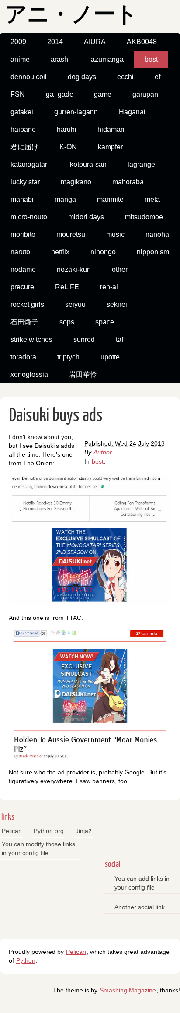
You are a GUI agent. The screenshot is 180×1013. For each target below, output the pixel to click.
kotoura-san (88, 164)
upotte (110, 357)
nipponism (153, 252)
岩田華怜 (83, 374)
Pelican (12, 830)
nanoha (157, 234)
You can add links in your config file (142, 883)
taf (119, 339)
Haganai (132, 112)
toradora (23, 357)
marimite (110, 199)
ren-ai (109, 287)
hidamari (111, 129)
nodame (23, 269)
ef (157, 77)
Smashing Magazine (128, 990)
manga (65, 199)
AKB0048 (142, 42)
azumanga (107, 59)
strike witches (31, 339)
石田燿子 (24, 322)
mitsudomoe (144, 217)
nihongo (103, 252)
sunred (84, 339)
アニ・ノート (71, 15)
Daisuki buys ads (56, 416)
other (120, 269)
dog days (82, 77)
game (102, 94)
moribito (22, 234)
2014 (55, 42)
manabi (22, 199)
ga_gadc (59, 94)
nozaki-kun (74, 269)
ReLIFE (67, 287)
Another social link (139, 907)
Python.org (49, 830)
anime (20, 59)
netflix (60, 252)
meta (152, 199)
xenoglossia (29, 374)
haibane (23, 129)
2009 (18, 42)
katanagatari (29, 164)
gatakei (21, 112)
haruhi (66, 129)
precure (22, 287)
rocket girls (27, 304)
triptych (68, 357)
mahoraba (128, 182)
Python (25, 960)
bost (151, 59)
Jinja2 (84, 830)
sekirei (117, 304)
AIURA (95, 42)
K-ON (68, 147)
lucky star (25, 182)
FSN (17, 94)
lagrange (141, 164)
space (104, 322)
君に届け (24, 147)
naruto (20, 252)
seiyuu (75, 304)
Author (102, 452)
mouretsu (70, 234)
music (115, 234)
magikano (76, 182)
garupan (145, 94)
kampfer (110, 147)
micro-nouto (28, 217)
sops (66, 322)
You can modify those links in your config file (38, 848)
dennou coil (28, 77)
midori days (86, 217)
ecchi (125, 77)
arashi (60, 59)
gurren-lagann (76, 112)
